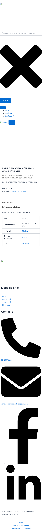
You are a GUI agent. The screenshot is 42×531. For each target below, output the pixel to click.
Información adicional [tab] (11, 207)
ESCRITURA (12, 175)
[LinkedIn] (23, 504)
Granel (24, 237)
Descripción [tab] (7, 202)
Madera (25, 231)
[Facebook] (23, 463)
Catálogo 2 (9, 116)
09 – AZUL (26, 243)
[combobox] (21, 33)
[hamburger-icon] (3, 107)
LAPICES (21, 175)
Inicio (7, 110)
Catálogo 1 (9, 113)
